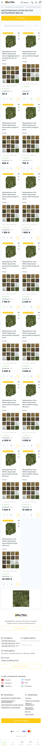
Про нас (28, 698)
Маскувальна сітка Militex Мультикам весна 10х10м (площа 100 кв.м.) (30, 403)
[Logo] (10, 2)
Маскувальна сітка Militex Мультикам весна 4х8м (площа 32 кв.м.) (30, 195)
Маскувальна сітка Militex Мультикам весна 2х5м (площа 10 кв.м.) (10, 126)
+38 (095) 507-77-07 (8, 646)
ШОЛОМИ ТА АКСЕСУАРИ (11, 698)
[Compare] (18, 39)
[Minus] (4, 99)
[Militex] (21, 615)
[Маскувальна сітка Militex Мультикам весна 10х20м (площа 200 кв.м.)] (31, 459)
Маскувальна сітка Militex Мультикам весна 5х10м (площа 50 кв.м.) (10, 334)
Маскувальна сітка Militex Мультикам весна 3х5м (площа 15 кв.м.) (30, 126)
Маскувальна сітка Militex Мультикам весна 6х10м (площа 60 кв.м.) (31, 334)
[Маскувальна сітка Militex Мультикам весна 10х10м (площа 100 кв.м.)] (31, 389)
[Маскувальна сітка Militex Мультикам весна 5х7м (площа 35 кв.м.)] (11, 251)
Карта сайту (29, 714)
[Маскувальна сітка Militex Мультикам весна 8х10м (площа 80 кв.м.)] (11, 389)
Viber (26, 683)
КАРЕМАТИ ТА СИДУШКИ (10, 707)
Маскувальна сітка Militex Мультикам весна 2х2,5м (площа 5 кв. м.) (30, 55)
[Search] (36, 2)
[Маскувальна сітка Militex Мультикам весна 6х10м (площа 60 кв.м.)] (31, 320)
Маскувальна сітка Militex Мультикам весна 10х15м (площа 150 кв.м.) (10, 473)
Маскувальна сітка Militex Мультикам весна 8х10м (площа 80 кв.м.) (10, 403)
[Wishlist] (18, 36)
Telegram (27, 680)
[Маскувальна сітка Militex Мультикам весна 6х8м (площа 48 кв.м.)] (31, 251)
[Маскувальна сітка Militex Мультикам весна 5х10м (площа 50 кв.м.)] (11, 320)
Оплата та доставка (32, 701)
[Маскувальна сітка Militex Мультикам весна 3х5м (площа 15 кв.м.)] (31, 112)
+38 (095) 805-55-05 (8, 641)
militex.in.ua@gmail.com (10, 660)
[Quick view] (18, 33)
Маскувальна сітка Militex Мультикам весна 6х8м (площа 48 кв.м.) (30, 265)
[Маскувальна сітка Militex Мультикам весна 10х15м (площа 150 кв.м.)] (11, 459)
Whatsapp (28, 686)
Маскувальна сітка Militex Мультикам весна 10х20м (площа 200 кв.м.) (30, 473)
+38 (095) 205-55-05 (8, 643)
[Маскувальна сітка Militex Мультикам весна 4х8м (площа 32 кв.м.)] (31, 181)
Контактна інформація (29, 708)
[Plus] (11, 99)
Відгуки (28, 712)
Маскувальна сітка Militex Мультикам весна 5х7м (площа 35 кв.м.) (10, 265)
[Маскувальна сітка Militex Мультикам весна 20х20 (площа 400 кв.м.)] (11, 528)
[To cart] (18, 99)
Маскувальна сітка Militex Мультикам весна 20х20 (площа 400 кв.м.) (9, 542)
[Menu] (2, 2)
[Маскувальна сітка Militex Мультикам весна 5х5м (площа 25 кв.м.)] (11, 181)
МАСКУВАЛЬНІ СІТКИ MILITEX (14, 7)
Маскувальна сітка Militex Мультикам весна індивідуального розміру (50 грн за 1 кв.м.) (11, 56)
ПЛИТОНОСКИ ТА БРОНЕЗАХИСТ (8, 701)
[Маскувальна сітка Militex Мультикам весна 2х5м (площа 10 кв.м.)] (11, 112)
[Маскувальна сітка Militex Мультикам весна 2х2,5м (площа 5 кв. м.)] (31, 41)
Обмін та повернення (29, 704)
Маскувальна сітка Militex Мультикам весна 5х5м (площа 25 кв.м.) (10, 195)
